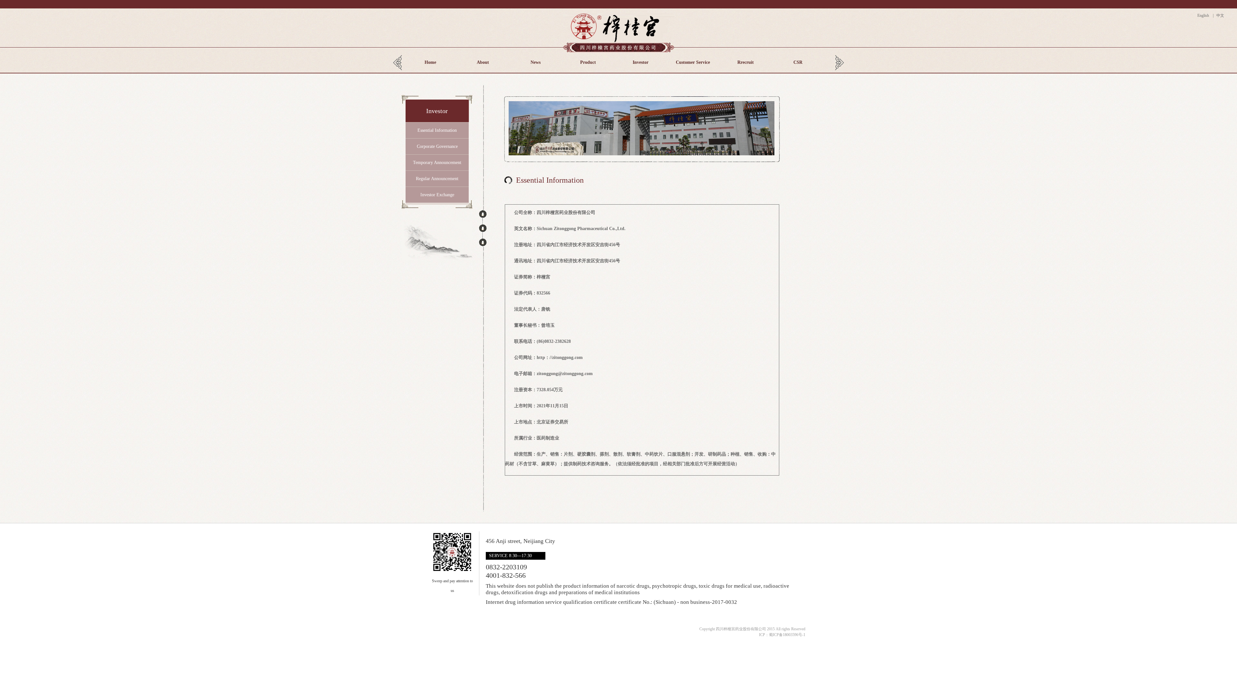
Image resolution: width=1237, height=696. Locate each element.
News (536, 62)
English (1204, 15)
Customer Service (693, 62)
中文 (1219, 15)
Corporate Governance (437, 146)
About (483, 62)
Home (430, 62)
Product (588, 62)
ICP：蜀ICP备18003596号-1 (782, 635)
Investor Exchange (437, 194)
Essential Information (437, 130)
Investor (640, 62)
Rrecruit (745, 62)
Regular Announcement (437, 178)
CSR (797, 62)
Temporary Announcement (437, 162)
